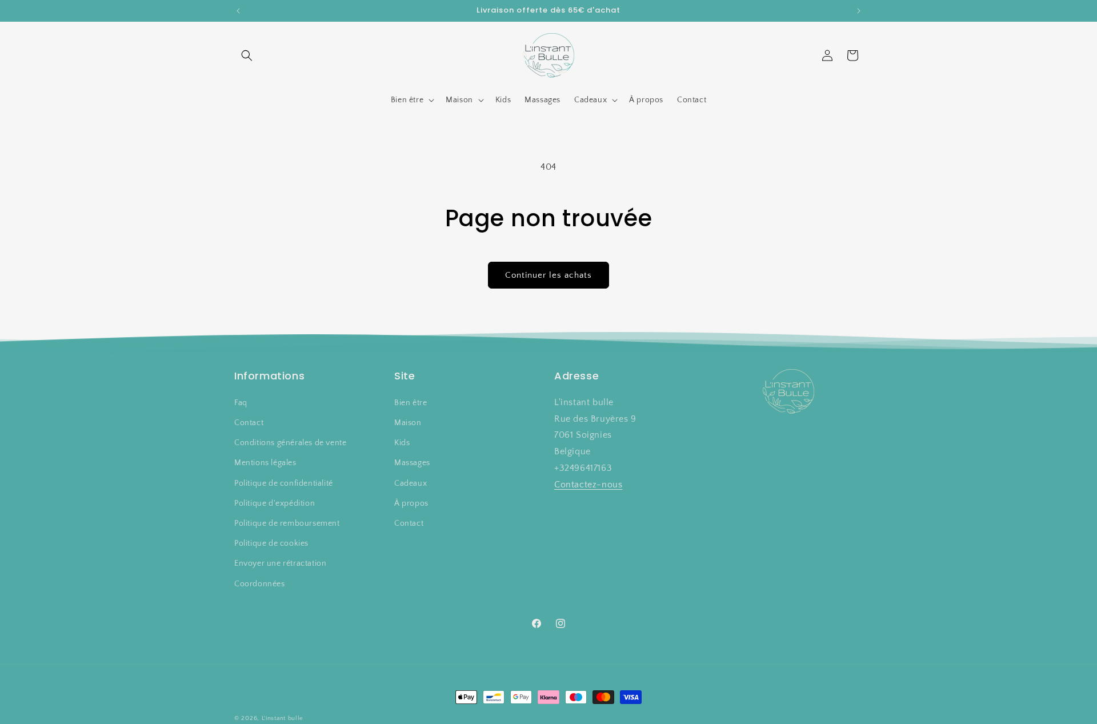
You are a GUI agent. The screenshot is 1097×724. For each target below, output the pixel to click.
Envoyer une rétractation (280, 563)
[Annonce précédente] (238, 11)
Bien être (410, 402)
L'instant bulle (283, 718)
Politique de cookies (271, 543)
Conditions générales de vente (290, 442)
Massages (412, 462)
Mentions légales (265, 462)
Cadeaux (410, 482)
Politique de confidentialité (283, 482)
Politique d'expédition (274, 503)
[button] (246, 55)
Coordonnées (259, 583)
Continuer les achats (548, 275)
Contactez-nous (588, 484)
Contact (248, 422)
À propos (411, 503)
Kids (402, 442)
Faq (240, 402)
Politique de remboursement (287, 523)
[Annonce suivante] (858, 11)
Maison (408, 422)
